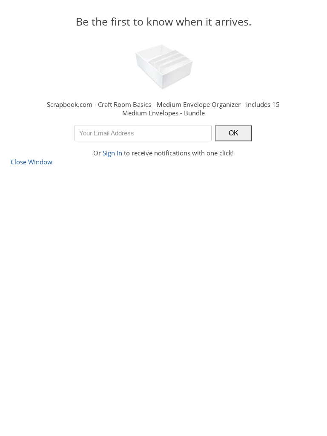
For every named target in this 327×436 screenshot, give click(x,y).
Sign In (112, 153)
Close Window (31, 162)
